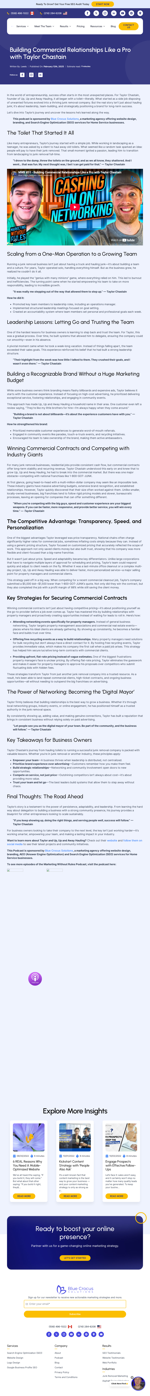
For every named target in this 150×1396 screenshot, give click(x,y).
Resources (96, 26)
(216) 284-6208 (53, 13)
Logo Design (13, 1362)
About (58, 1353)
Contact (59, 1367)
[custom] (96, 13)
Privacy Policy (62, 1372)
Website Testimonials (113, 1357)
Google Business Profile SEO (22, 1367)
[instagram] (105, 13)
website (112, 840)
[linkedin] (114, 13)
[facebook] (87, 13)
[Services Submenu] (28, 26)
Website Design (15, 1357)
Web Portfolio (109, 1362)
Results (64, 26)
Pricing (81, 26)
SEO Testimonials (111, 1353)
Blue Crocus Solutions (65, 118)
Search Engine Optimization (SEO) (24, 1353)
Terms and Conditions (66, 1377)
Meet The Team (42, 26)
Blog (113, 26)
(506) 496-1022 (20, 13)
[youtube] (122, 13)
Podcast (59, 1357)
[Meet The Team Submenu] (54, 26)
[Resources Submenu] (105, 26)
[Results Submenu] (71, 26)
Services (21, 26)
